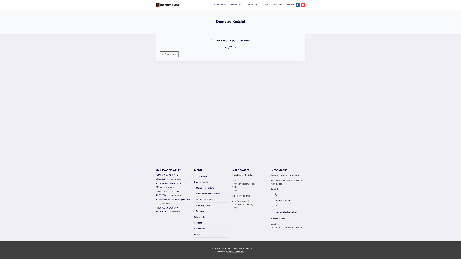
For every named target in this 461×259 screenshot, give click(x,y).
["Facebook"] (298, 5)
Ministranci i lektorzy (205, 188)
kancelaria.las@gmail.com (286, 212)
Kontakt (290, 4)
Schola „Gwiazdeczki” (206, 199)
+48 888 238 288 (282, 201)
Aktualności (199, 228)
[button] (243, 5)
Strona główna (219, 4)
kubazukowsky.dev (235, 251)
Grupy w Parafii (201, 182)
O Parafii (265, 4)
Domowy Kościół (204, 205)
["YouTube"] (303, 5)
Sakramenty (199, 217)
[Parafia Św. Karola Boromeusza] (168, 5)
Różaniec (200, 211)
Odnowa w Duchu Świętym (208, 193)
